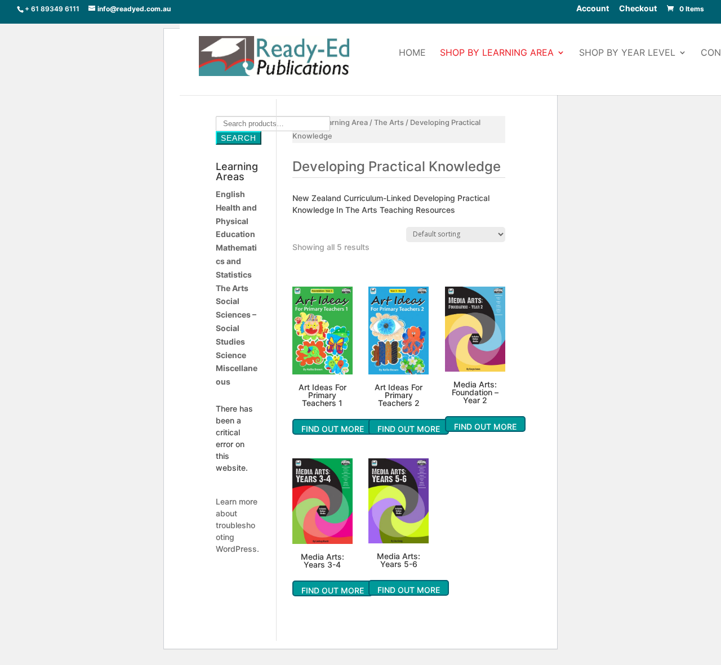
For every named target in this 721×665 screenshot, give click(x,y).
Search (238, 137)
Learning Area (343, 122)
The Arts (389, 122)
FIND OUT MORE (332, 429)
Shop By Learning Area (497, 53)
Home (412, 53)
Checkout (638, 9)
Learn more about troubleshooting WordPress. (237, 525)
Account (592, 9)
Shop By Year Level (627, 53)
